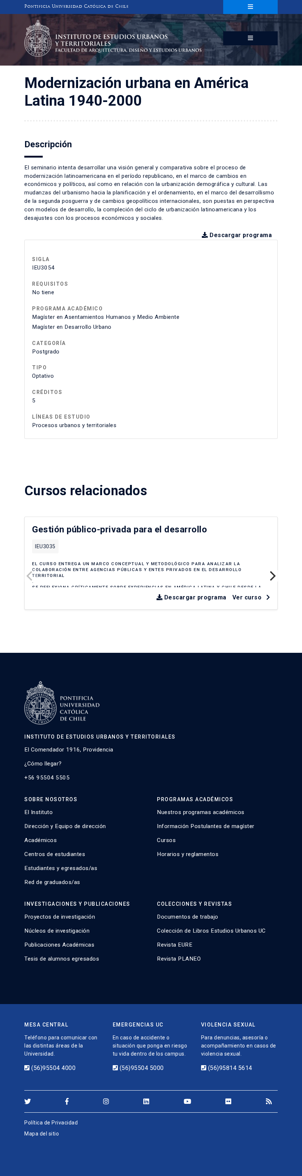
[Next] (272, 576)
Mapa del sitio (41, 1134)
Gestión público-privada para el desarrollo (119, 529)
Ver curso (247, 597)
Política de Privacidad (51, 1123)
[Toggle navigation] (250, 7)
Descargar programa (240, 235)
